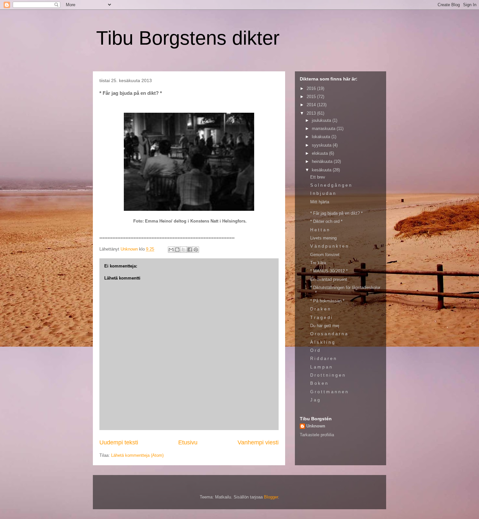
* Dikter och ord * (326, 221)
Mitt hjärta (319, 201)
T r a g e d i (321, 317)
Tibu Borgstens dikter (188, 38)
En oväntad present (328, 279)
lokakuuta (321, 136)
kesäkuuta (322, 169)
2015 (312, 96)
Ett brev (317, 177)
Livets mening (323, 238)
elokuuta (320, 153)
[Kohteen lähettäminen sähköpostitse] (171, 249)
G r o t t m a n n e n (329, 391)
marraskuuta (324, 128)
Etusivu (187, 442)
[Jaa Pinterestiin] (196, 249)
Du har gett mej (324, 325)
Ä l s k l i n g (322, 342)
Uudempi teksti (118, 442)
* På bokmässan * (327, 300)
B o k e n (318, 383)
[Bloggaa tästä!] (177, 249)
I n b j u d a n (322, 193)
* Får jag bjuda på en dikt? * (336, 213)
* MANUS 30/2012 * (329, 270)
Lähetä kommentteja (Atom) (137, 455)
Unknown (315, 426)
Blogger (271, 497)
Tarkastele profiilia (317, 434)
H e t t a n (319, 229)
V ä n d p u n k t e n (329, 246)
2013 (312, 113)
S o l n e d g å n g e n (330, 185)
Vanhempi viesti (258, 442)
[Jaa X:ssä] (183, 249)
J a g (315, 399)
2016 (312, 88)
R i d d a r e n (323, 358)
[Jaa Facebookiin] (189, 249)
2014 (312, 104)
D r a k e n (320, 309)
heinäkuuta (323, 161)
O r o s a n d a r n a (328, 333)
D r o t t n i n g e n (327, 375)
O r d (315, 350)
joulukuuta (322, 120)
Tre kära (318, 262)
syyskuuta (322, 145)
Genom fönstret (325, 254)
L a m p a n (321, 367)
